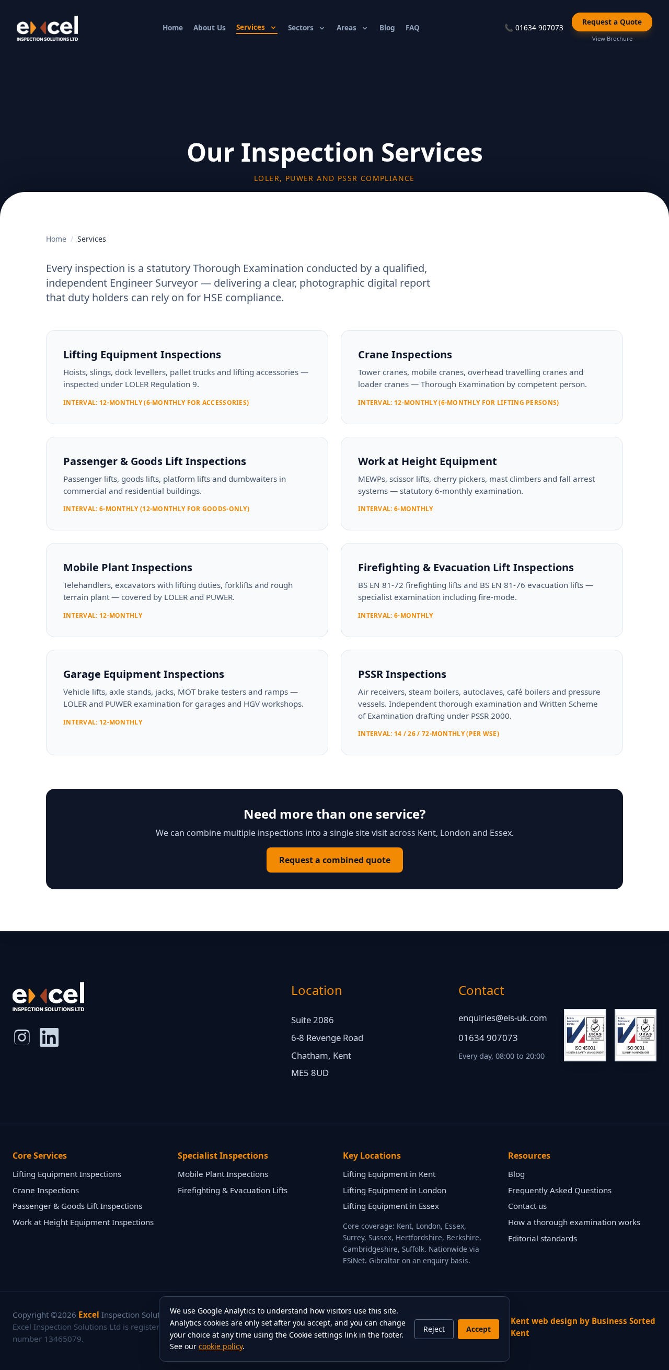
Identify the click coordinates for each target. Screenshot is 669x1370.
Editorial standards (542, 1238)
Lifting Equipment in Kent (389, 1174)
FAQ (413, 27)
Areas (346, 27)
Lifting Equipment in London (394, 1190)
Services (250, 27)
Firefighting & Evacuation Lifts (232, 1190)
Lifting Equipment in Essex (391, 1206)
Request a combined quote (334, 860)
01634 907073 (488, 1038)
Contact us (527, 1206)
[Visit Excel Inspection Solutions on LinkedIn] (49, 1037)
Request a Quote (612, 22)
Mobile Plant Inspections (223, 1174)
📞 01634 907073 (533, 27)
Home (173, 27)
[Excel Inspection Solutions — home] (47, 28)
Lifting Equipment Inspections (67, 1174)
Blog (387, 27)
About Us (209, 27)
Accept (478, 1329)
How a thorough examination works (574, 1222)
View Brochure (612, 38)
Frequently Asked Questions (560, 1190)
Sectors (301, 27)
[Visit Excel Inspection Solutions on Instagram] (22, 1037)
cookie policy (221, 1346)
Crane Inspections (46, 1190)
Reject (434, 1329)
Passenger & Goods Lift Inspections (77, 1206)
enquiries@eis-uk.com (502, 1018)
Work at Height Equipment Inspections (83, 1222)
